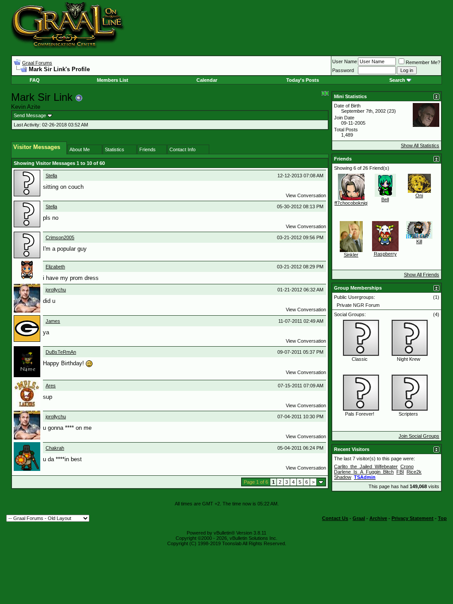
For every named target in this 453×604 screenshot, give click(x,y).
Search (397, 80)
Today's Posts (302, 80)
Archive (378, 518)
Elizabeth (55, 266)
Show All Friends (421, 274)
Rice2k (414, 471)
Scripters (408, 414)
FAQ (35, 80)
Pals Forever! (359, 414)
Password (343, 70)
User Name (344, 61)
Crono (407, 466)
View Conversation (306, 195)
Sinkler (351, 254)
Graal (359, 518)
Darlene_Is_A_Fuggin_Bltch (364, 471)
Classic (360, 359)
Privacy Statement (413, 518)
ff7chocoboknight (352, 203)
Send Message (30, 115)
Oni (419, 195)
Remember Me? (423, 62)
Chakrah (55, 448)
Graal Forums (37, 62)
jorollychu (56, 289)
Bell (385, 199)
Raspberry (385, 253)
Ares (51, 385)
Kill (419, 241)
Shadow (342, 477)
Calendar (206, 80)
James (53, 321)
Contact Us (335, 518)
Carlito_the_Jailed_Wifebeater (366, 466)
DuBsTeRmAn (61, 352)
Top (442, 518)
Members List (112, 80)
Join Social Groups (419, 436)
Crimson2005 (60, 237)
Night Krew (408, 359)
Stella (51, 175)
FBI (400, 471)
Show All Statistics (420, 145)
